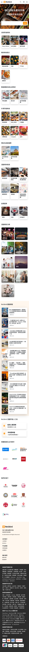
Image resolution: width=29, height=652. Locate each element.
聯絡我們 (4, 559)
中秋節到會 (22, 602)
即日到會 (4, 604)
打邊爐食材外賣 (20, 604)
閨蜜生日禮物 (7, 633)
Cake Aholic (19, 577)
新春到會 (17, 600)
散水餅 (20, 571)
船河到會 (23, 595)
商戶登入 (4, 543)
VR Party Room (9, 617)
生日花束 (14, 586)
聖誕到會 (18, 595)
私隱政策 (4, 550)
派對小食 (14, 604)
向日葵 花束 (8, 589)
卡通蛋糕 (21, 569)
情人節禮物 (20, 629)
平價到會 (19, 597)
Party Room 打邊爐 (14, 618)
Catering (13, 595)
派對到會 (9, 597)
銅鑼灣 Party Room (6, 624)
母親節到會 (21, 608)
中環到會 (14, 597)
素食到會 (6, 598)
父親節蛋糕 (15, 571)
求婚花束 (19, 586)
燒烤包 (15, 606)
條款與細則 (4, 548)
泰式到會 (9, 604)
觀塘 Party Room (10, 620)
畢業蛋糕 (14, 575)
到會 (3, 595)
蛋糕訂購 (4, 569)
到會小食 (17, 602)
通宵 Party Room (14, 615)
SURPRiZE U (18, 579)
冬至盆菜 (11, 608)
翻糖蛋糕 (16, 569)
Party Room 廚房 (17, 617)
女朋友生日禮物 (13, 629)
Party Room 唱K (6, 615)
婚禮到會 (12, 600)
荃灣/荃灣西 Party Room (19, 622)
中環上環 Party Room (19, 620)
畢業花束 (9, 586)
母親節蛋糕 (9, 571)
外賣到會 (21, 598)
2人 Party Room (15, 624)
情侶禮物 (19, 631)
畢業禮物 (7, 631)
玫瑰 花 (21, 588)
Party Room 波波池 (21, 613)
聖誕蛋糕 (9, 573)
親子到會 (12, 602)
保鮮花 (23, 586)
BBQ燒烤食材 (5, 608)
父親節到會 (6, 602)
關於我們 (4, 557)
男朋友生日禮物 (5, 629)
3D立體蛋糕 (7, 577)
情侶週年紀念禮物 (15, 633)
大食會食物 (7, 595)
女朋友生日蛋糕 (7, 575)
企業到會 (11, 598)
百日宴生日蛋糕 (15, 573)
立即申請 (4, 541)
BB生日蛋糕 (20, 575)
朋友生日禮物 (13, 631)
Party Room (5, 613)
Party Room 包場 (12, 613)
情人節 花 (17, 588)
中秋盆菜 (6, 606)
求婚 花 (7, 588)
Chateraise (13, 577)
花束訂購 (4, 586)
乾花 (3, 588)
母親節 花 (12, 588)
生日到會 (16, 598)
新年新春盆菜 (21, 606)
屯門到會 (4, 597)
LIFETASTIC (12, 581)
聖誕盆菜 (16, 608)
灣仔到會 (7, 600)
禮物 (21, 633)
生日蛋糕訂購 (10, 569)
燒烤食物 (11, 606)
